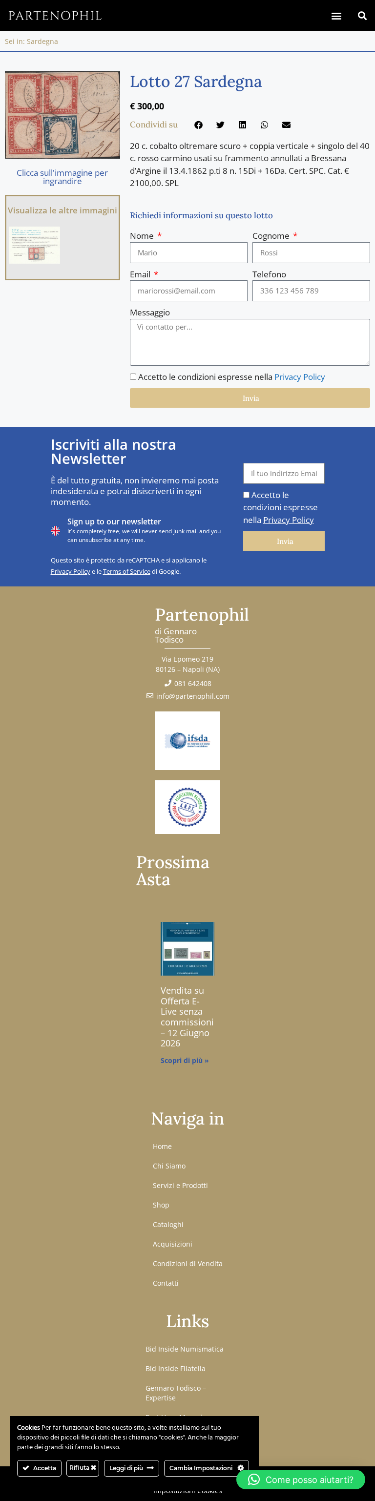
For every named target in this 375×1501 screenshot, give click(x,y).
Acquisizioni (172, 1244)
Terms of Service (126, 571)
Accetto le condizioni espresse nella (231, 376)
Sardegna (42, 41)
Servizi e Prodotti (180, 1185)
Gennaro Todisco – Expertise (176, 1392)
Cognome (272, 235)
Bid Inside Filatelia (176, 1368)
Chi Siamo (169, 1165)
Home (162, 1146)
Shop (161, 1204)
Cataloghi (168, 1224)
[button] (336, 15)
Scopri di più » (185, 1060)
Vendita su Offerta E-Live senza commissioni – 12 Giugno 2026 (187, 1016)
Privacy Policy (299, 376)
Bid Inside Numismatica (185, 1349)
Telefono (269, 274)
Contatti (166, 1283)
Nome (143, 235)
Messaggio (150, 312)
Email (141, 274)
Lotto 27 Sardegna (196, 81)
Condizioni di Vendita (188, 1263)
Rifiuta (80, 1467)
